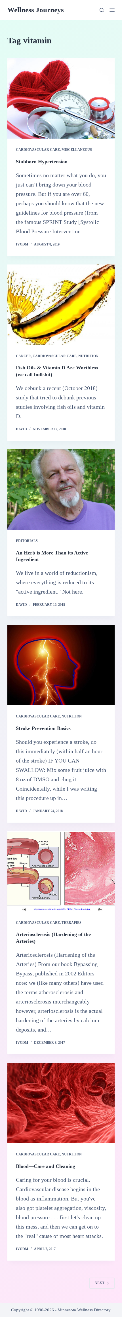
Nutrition (88, 356)
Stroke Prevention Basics (43, 728)
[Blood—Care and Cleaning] (61, 1103)
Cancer (23, 356)
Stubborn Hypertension (42, 161)
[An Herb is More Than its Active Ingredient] (61, 489)
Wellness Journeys (35, 10)
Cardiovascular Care (38, 150)
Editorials (27, 541)
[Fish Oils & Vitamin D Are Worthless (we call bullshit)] (61, 304)
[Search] (102, 10)
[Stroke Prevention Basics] (61, 665)
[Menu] (112, 9)
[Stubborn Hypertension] (61, 98)
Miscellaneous (77, 150)
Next (99, 1283)
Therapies (71, 923)
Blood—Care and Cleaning (45, 1166)
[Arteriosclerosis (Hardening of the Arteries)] (61, 871)
